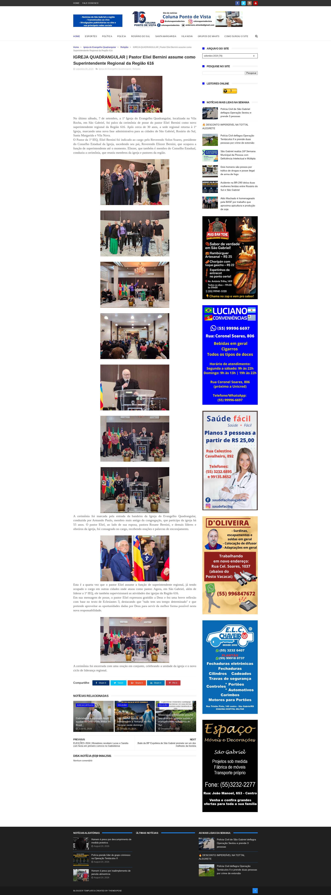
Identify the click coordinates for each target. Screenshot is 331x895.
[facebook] (237, 3)
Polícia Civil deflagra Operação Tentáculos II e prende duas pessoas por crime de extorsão (237, 139)
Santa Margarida (165, 36)
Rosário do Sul (140, 36)
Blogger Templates (84, 891)
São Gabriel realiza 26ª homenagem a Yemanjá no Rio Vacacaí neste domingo (134, 721)
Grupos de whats (208, 36)
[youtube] (255, 3)
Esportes (91, 36)
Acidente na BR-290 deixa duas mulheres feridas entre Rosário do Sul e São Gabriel (239, 186)
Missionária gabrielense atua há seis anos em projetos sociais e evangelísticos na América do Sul (175, 719)
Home (76, 3)
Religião (124, 47)
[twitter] (243, 3)
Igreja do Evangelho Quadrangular (99, 47)
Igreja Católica (85, 705)
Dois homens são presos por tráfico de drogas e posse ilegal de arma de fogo (237, 171)
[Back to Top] (255, 890)
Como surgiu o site (236, 36)
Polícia (121, 36)
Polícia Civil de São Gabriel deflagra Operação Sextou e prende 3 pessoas (235, 113)
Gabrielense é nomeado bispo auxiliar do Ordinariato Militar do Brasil (93, 721)
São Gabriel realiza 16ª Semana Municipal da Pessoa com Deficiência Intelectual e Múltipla (237, 155)
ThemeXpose (115, 891)
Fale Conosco (90, 3)
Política (107, 36)
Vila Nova (187, 36)
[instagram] (249, 3)
